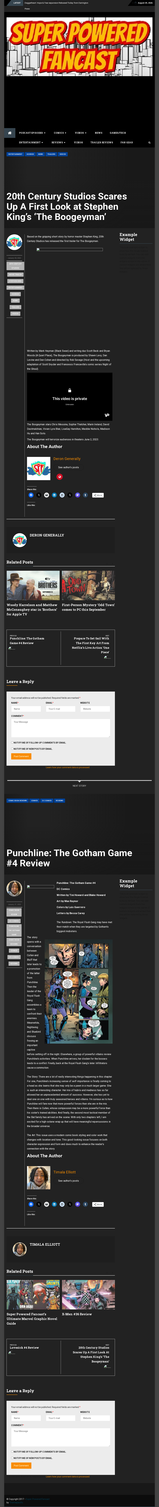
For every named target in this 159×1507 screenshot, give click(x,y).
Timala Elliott (14, 899)
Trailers (51, 154)
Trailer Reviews (102, 142)
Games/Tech (118, 132)
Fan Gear (126, 142)
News (98, 132)
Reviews (57, 142)
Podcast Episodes (31, 132)
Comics (59, 132)
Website (85, 703)
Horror (30, 154)
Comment (17, 716)
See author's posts (68, 467)
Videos (79, 132)
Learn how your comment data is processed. (68, 767)
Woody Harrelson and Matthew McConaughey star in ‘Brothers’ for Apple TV (32, 609)
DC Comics (47, 801)
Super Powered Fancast (38, 1499)
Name (15, 703)
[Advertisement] (79, 99)
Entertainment (30, 142)
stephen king (15, 281)
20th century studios (15, 266)
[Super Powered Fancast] (9, 133)
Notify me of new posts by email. (33, 749)
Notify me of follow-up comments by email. (40, 742)
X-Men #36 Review (77, 1314)
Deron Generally (14, 253)
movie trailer (15, 275)
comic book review (14, 912)
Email (50, 703)
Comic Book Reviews (17, 801)
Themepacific (16, 1502)
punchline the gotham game (14, 930)
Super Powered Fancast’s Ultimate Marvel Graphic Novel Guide (32, 1318)
